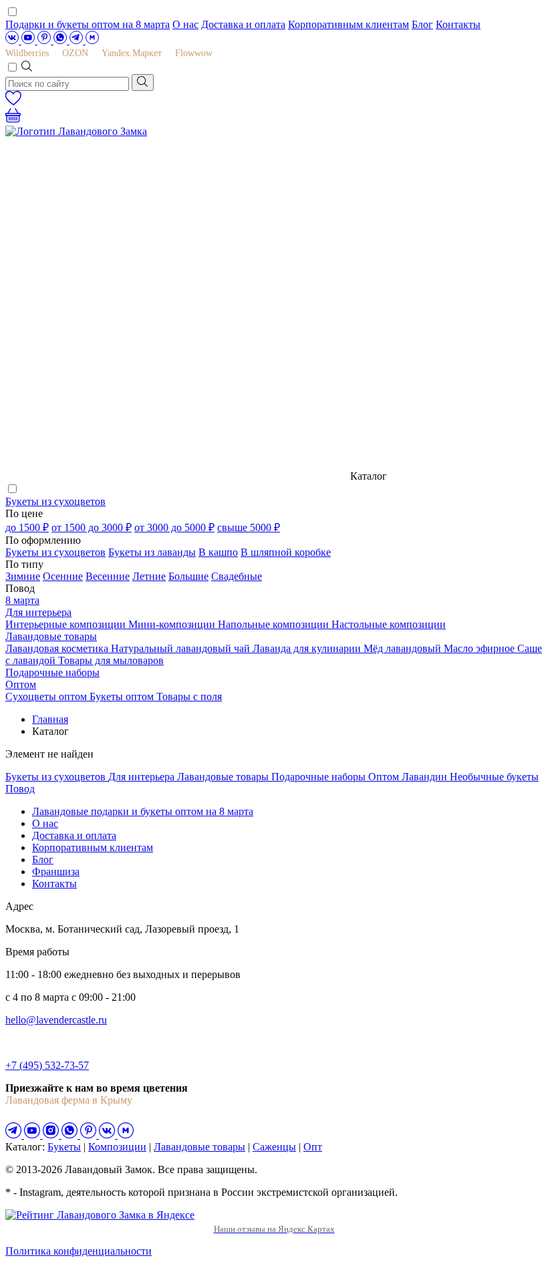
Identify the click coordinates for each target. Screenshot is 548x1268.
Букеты (64, 1146)
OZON (75, 53)
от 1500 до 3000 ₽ (91, 527)
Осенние (63, 576)
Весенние (108, 576)
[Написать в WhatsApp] (61, 40)
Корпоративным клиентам (348, 24)
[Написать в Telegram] (78, 40)
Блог (422, 24)
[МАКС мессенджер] (126, 1134)
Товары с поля (189, 696)
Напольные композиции (274, 624)
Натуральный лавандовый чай (182, 648)
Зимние (22, 576)
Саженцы (274, 1146)
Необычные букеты (494, 776)
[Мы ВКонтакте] (13, 40)
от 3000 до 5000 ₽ (174, 527)
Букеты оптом (123, 696)
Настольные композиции (388, 624)
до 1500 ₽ (27, 527)
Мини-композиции (173, 624)
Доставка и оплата (243, 24)
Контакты (458, 24)
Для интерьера (38, 612)
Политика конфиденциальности (78, 1251)
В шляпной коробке (286, 552)
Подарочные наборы (52, 672)
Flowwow (194, 53)
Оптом (20, 684)
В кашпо (218, 552)
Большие (188, 576)
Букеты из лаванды (152, 552)
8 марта (22, 600)
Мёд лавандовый (404, 648)
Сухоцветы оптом (47, 696)
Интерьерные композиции (66, 624)
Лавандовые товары (51, 636)
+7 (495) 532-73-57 (47, 1065)
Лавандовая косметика (58, 648)
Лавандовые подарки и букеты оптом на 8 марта (142, 811)
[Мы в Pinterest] (45, 40)
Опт (312, 1146)
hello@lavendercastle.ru (56, 1019)
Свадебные (236, 576)
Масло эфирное (480, 648)
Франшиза (56, 871)
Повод (20, 788)
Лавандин (426, 776)
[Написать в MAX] (92, 40)
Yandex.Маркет (132, 53)
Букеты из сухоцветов (55, 501)
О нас (185, 24)
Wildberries (27, 53)
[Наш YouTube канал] (29, 40)
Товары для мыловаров (111, 660)
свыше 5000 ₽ (248, 527)
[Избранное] (13, 102)
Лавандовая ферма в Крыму (68, 1100)
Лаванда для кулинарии (308, 648)
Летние (149, 576)
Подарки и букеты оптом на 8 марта (87, 24)
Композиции (117, 1146)
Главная (50, 719)
